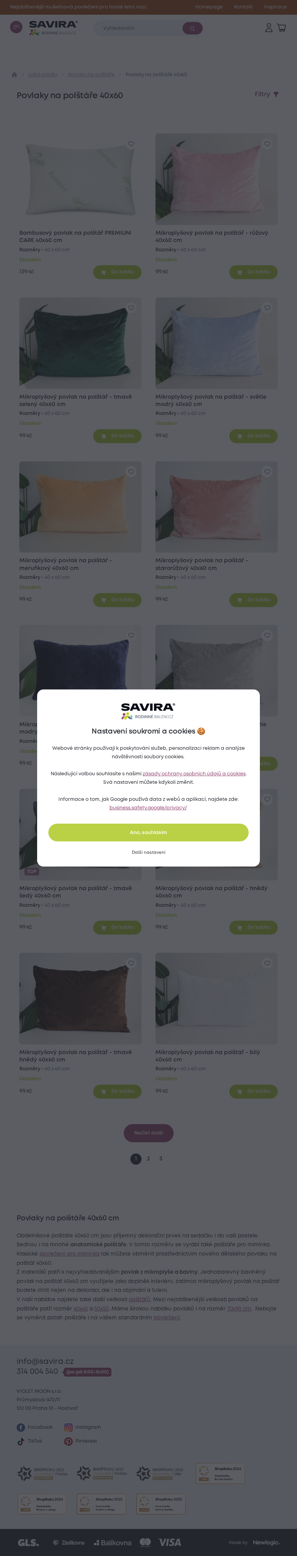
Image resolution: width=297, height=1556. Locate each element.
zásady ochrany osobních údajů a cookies (194, 774)
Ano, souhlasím (148, 833)
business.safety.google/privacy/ (148, 808)
